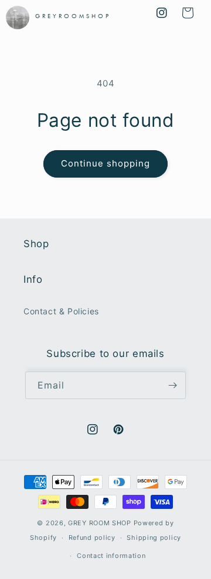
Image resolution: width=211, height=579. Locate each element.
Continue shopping (105, 163)
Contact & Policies (61, 311)
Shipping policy (154, 537)
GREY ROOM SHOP (99, 523)
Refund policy (92, 537)
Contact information (111, 556)
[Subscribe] (172, 385)
